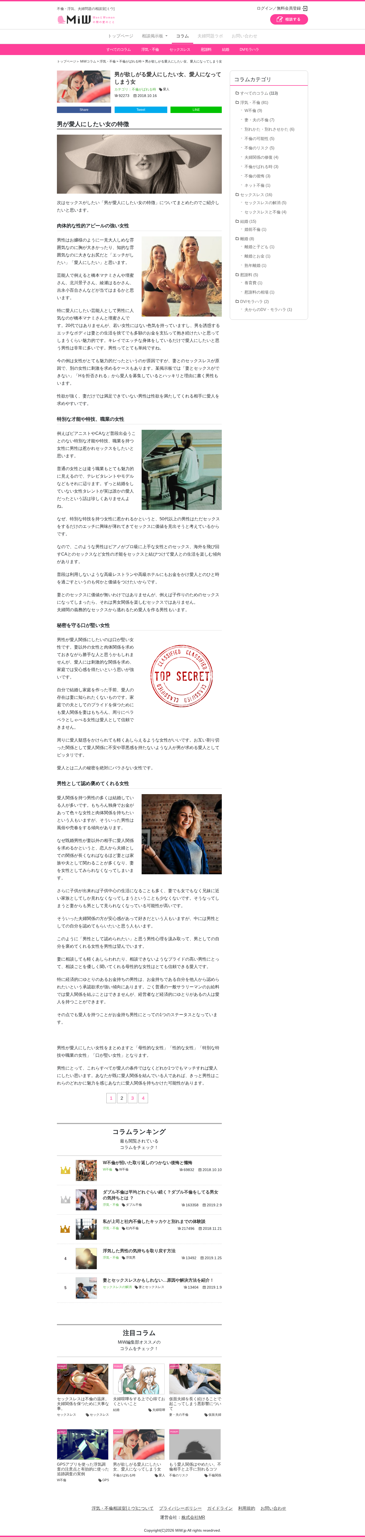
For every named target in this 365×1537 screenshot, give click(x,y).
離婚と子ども (256, 246)
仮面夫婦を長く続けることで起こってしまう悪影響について (195, 1403)
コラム (182, 36)
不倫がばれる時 (144, 89)
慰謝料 (206, 49)
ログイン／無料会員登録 (279, 8)
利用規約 (246, 1508)
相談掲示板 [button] (153, 36)
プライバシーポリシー (180, 1508)
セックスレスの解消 (117, 1287)
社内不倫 (132, 1228)
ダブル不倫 (134, 1205)
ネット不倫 (254, 185)
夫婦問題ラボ (210, 36)
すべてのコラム (118, 49)
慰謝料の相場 (256, 292)
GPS (105, 1480)
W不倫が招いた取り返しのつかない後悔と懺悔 (147, 1162)
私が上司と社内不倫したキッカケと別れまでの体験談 (154, 1221)
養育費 (250, 282)
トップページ (120, 36)
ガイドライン (220, 1508)
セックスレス (179, 49)
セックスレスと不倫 (262, 212)
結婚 (225, 49)
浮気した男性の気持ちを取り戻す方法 (139, 1251)
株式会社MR (193, 1517)
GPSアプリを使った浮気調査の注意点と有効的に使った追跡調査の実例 (83, 1469)
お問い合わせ (244, 36)
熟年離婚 (252, 265)
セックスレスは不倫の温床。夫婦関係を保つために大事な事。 (83, 1403)
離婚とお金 (254, 256)
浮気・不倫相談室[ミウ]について (123, 1508)
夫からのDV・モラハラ (265, 309)
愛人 (166, 89)
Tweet (141, 110)
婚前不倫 (252, 229)
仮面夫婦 (214, 1415)
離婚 (244, 238)
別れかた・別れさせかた (266, 129)
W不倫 (107, 1169)
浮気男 (130, 1257)
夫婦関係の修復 (258, 157)
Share (84, 110)
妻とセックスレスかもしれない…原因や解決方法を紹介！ (158, 1280)
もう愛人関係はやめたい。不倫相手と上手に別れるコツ (195, 1466)
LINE (196, 110)
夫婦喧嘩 (158, 1410)
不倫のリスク (178, 1475)
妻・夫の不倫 (178, 1415)
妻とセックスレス (151, 1287)
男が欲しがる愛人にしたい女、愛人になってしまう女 (137, 1466)
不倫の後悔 (254, 176)
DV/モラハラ (249, 49)
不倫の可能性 (256, 138)
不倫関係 (214, 1475)
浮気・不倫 (150, 49)
